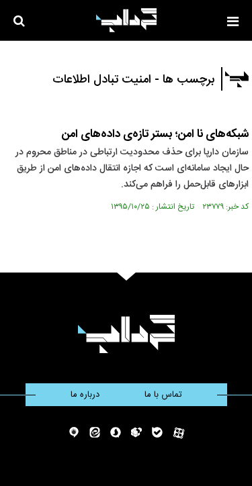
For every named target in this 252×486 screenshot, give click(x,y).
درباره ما (85, 394)
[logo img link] (126, 20)
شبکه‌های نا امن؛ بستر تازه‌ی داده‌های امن (155, 134)
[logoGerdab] (126, 334)
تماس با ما (163, 394)
